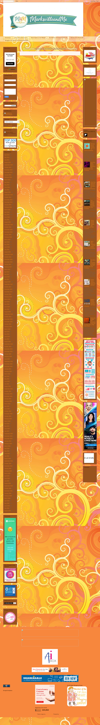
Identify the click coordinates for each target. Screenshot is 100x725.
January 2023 (7, 416)
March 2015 (7, 209)
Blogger (60, 714)
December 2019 (8, 351)
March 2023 (7, 421)
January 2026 (7, 493)
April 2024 (6, 448)
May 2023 (6, 426)
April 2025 (6, 476)
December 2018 (8, 321)
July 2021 (6, 383)
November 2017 (8, 289)
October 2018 (7, 316)
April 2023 (6, 423)
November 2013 (8, 169)
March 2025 (7, 473)
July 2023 (6, 431)
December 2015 (8, 232)
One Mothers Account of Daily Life (58, 37)
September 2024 (8, 461)
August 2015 (7, 222)
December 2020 (8, 366)
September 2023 (8, 433)
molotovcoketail (49, 714)
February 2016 (8, 237)
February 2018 (8, 296)
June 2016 (7, 247)
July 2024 (6, 456)
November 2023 (8, 436)
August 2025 (7, 483)
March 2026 (7, 498)
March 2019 (7, 329)
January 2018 (7, 294)
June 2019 (7, 336)
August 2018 (7, 311)
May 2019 (6, 334)
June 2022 (7, 408)
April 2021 (6, 376)
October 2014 (7, 197)
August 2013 (7, 162)
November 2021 (8, 393)
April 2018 (6, 301)
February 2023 (8, 418)
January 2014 (7, 174)
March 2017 (7, 269)
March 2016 (7, 239)
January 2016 (7, 234)
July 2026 (6, 508)
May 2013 (6, 157)
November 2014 (8, 199)
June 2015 (7, 217)
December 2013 (8, 172)
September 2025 (8, 485)
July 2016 (6, 249)
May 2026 (6, 503)
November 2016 (8, 259)
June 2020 (7, 359)
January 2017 (7, 264)
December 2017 (8, 291)
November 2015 (8, 229)
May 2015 (6, 214)
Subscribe (10, 63)
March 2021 (7, 373)
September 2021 (8, 388)
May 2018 (6, 304)
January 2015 (7, 204)
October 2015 (7, 227)
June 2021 (7, 381)
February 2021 (8, 371)
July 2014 (6, 189)
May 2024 (6, 451)
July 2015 (6, 219)
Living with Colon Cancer (21, 37)
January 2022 (7, 398)
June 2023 (7, 428)
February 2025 (8, 471)
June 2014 (7, 187)
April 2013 (6, 155)
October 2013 (7, 167)
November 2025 (8, 490)
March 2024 (7, 446)
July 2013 (6, 160)
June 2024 (7, 453)
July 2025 (6, 481)
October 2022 (7, 411)
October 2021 (7, 391)
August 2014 (7, 192)
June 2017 (7, 276)
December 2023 (8, 438)
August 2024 (7, 458)
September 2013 (8, 164)
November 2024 (8, 466)
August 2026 (7, 510)
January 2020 (7, 354)
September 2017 (8, 284)
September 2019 (8, 344)
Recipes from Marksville (77, 37)
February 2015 (8, 207)
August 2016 (7, 252)
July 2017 (6, 279)
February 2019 (8, 326)
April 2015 (6, 212)
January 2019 (7, 324)
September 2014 (8, 194)
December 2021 (8, 396)
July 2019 (6, 339)
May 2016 (6, 244)
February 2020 (8, 356)
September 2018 (8, 314)
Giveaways (8, 37)
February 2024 (8, 443)
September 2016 (8, 254)
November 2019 (8, 349)
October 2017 (7, 286)
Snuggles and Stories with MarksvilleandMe (16, 40)
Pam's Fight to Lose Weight (38, 37)
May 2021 (6, 378)
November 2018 (8, 319)
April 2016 (6, 242)
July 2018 (6, 309)
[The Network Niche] (10, 595)
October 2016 (7, 257)
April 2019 (6, 331)
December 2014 (8, 202)
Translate (10, 125)
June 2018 (7, 306)
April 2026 (6, 500)
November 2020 (8, 364)
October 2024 (7, 463)
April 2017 (6, 272)
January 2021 (7, 369)
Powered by (6, 69)
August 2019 (7, 341)
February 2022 (8, 401)
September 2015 (8, 224)
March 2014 (7, 179)
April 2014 (6, 182)
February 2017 (8, 266)
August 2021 (7, 386)
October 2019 (7, 346)
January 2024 (7, 441)
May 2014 (6, 184)
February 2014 (8, 177)
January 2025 (7, 468)
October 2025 (7, 488)
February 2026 (8, 495)
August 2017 (7, 281)
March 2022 (7, 403)
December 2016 (8, 262)
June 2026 (7, 505)
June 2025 (7, 478)
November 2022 (8, 413)
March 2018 (7, 299)
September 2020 (8, 361)
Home (50, 53)
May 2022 (6, 406)
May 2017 (6, 274)
